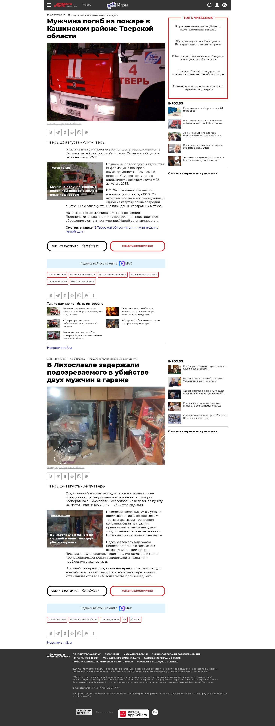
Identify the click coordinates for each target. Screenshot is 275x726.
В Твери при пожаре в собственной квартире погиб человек (80, 323)
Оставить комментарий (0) (137, 246)
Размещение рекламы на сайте (121, 658)
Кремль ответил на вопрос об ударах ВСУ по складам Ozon (205, 416)
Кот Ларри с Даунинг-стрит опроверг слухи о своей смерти (205, 367)
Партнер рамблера (105, 712)
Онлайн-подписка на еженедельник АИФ (176, 654)
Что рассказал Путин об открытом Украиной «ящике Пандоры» (203, 379)
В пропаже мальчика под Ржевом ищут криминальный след (198, 28)
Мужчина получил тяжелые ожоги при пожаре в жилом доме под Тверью (82, 311)
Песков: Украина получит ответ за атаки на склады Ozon (203, 146)
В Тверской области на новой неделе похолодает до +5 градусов (198, 58)
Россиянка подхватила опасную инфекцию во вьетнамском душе (202, 404)
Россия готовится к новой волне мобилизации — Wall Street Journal (203, 121)
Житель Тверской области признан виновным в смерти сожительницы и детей (138, 311)
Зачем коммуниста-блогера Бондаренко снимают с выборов (202, 134)
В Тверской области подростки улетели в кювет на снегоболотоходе (198, 73)
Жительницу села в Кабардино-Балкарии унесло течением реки (198, 43)
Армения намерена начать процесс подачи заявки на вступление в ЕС (203, 392)
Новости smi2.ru (59, 348)
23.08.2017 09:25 (56, 15)
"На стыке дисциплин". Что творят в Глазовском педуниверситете (203, 158)
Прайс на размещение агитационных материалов (103, 662)
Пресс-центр (112, 654)
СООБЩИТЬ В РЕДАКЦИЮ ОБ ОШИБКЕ (157, 662)
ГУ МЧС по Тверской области (64, 123)
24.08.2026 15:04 (56, 359)
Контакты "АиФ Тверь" (85, 658)
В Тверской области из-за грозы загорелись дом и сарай (141, 322)
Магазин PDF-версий (136, 654)
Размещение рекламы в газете (162, 658)
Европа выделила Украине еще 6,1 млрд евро (203, 109)
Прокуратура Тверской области (65, 467)
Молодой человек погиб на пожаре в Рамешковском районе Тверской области (82, 335)
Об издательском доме (87, 654)
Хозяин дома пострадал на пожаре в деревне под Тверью (198, 88)
